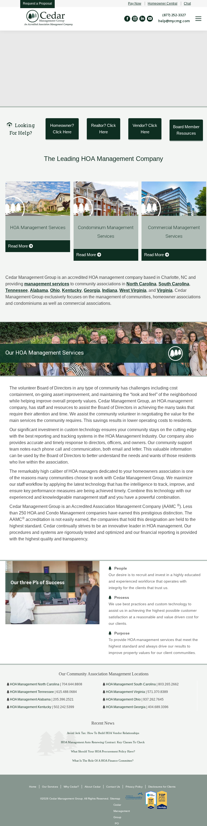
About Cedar (93, 786)
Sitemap (114, 798)
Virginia (164, 290)
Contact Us (113, 786)
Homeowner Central (162, 3)
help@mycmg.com (174, 20)
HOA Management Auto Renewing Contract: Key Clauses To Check (103, 742)
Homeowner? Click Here (62, 128)
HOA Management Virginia (125, 692)
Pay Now (134, 3)
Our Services (50, 786)
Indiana (109, 290)
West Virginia (132, 290)
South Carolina (173, 284)
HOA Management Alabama (30, 699)
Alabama (39, 290)
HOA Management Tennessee (32, 692)
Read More (18, 246)
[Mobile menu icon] (198, 18)
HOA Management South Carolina (131, 684)
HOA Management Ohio (123, 699)
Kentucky (72, 290)
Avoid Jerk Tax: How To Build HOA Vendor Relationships (103, 733)
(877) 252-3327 (174, 14)
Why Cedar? (71, 786)
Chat (187, 3)
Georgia (92, 290)
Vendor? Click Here (145, 128)
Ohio (55, 290)
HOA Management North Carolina (34, 684)
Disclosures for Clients (161, 786)
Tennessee (16, 290)
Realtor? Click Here (103, 128)
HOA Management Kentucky (30, 707)
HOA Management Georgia (126, 707)
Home (32, 786)
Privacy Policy (134, 786)
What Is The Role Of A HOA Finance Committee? (102, 760)
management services (46, 284)
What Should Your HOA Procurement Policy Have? (103, 751)
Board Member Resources (186, 130)
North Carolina (141, 284)
